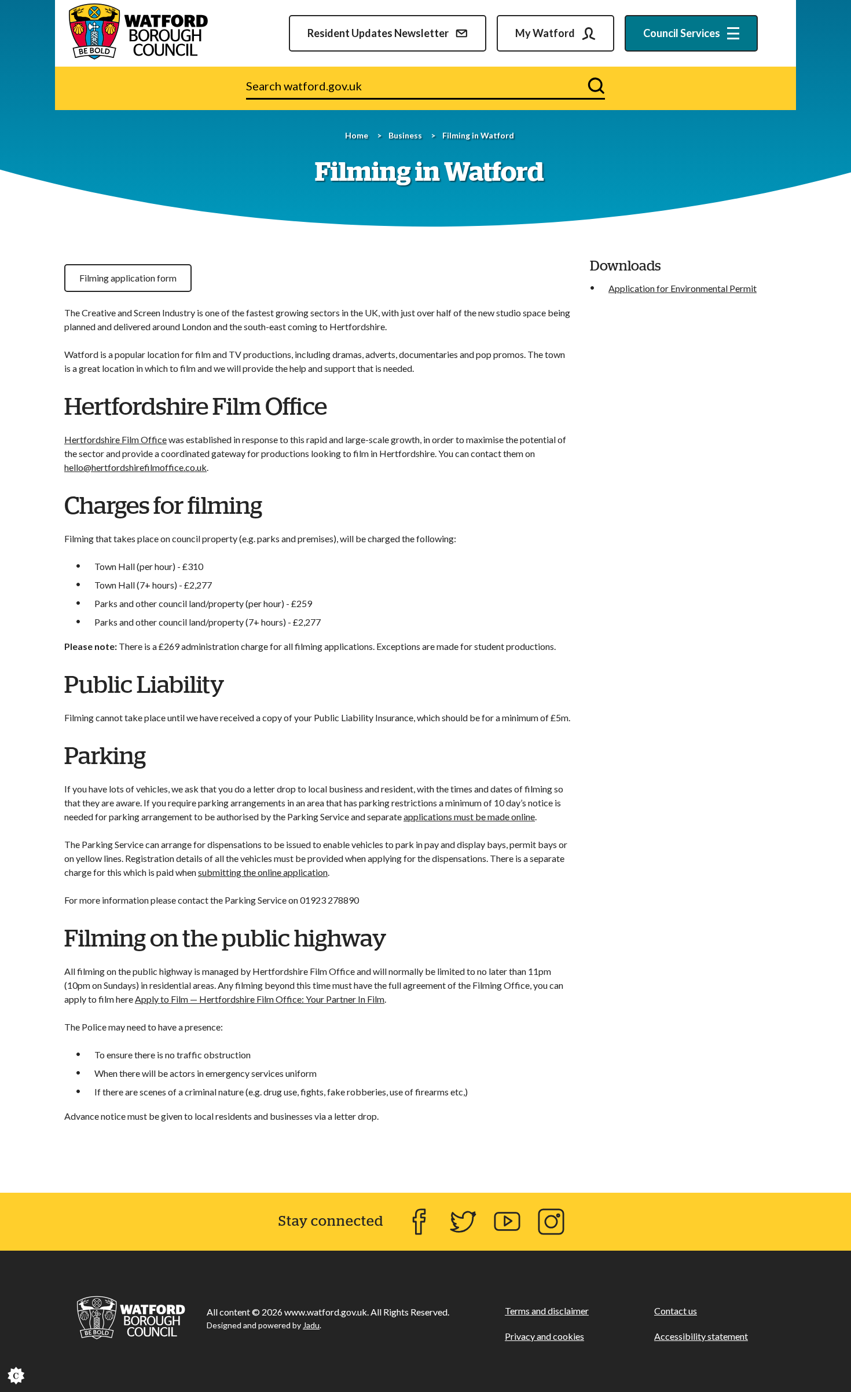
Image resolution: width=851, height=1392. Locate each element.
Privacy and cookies (544, 1336)
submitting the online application (263, 872)
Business (405, 135)
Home (356, 135)
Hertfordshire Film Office (115, 439)
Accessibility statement (701, 1336)
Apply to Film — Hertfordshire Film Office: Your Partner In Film (259, 998)
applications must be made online (469, 816)
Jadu (311, 1325)
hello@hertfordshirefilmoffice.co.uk (135, 467)
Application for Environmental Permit (682, 288)
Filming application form (128, 277)
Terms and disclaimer (547, 1310)
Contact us (675, 1310)
